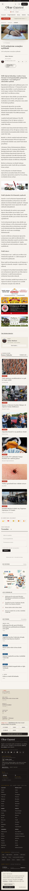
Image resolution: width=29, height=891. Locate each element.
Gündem (24, 14)
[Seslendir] (22, 61)
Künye (2, 834)
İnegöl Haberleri (11, 14)
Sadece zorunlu (8, 884)
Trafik (16, 820)
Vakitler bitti (18, 0)
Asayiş (2, 813)
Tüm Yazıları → (14, 345)
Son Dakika (3, 811)
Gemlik (2, 801)
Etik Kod (17, 838)
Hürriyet (17, 797)
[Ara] (19, 4)
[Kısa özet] (26, 61)
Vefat (14, 730)
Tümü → (17, 806)
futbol (23, 859)
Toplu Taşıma (18, 826)
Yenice (16, 792)
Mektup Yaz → (5, 767)
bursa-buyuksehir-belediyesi (18, 857)
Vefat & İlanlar (18, 811)
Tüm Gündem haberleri (7, 333)
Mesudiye (17, 799)
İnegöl (2, 790)
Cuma (16, 790)
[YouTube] (11, 752)
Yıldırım (3, 797)
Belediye (3, 815)
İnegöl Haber (4, 857)
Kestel (2, 806)
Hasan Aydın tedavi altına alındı (10, 698)
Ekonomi (3, 820)
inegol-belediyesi (9, 854)
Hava (16, 817)
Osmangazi (3, 794)
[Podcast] (23, 752)
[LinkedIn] (17, 752)
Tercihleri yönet (22, 887)
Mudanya (3, 799)
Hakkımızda (4, 831)
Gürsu (2, 803)
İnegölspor (18, 859)
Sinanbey (17, 801)
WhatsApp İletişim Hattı (15, 734)
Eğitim (2, 826)
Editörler (3, 847)
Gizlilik (16, 845)
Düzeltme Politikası (19, 834)
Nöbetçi (17, 815)
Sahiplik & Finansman (20, 836)
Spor (2, 822)
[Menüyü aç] (2, 4)
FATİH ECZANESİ (6, 705)
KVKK (16, 840)
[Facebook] (2, 752)
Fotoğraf (5, 727)
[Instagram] (8, 752)
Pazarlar (17, 824)
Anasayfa (3, 14)
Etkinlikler (3, 824)
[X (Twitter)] (5, 752)
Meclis (2, 817)
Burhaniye (17, 803)
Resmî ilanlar (18, 813)
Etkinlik (5, 730)
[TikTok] (14, 752)
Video (14, 727)
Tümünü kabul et (8, 887)
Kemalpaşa (17, 794)
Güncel (13, 859)
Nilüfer (2, 792)
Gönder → (6, 550)
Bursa (18, 14)
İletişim (2, 840)
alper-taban (16, 854)
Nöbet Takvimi (13, 767)
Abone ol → (23, 867)
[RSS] (20, 752)
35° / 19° (4, 711)
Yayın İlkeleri (18, 831)
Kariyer (2, 838)
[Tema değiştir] (15, 4)
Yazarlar (3, 843)
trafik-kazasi (22, 854)
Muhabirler (3, 845)
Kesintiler (17, 822)
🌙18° (14, 0)
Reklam (3, 836)
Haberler (3, 859)
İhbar (23, 727)
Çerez (16, 843)
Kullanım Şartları (19, 847)
